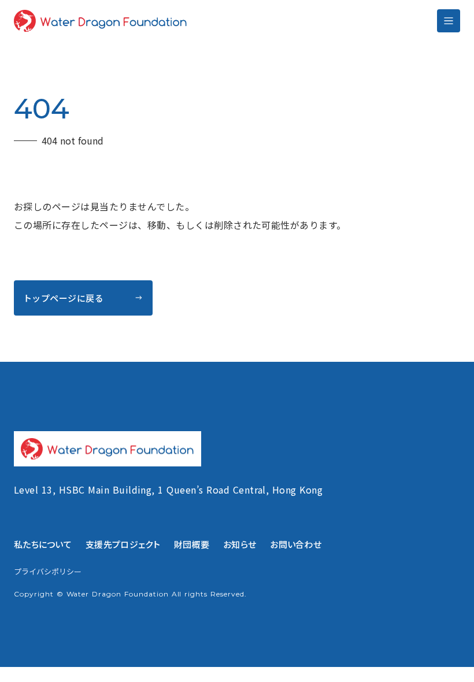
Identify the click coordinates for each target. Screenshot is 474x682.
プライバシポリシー (48, 571)
